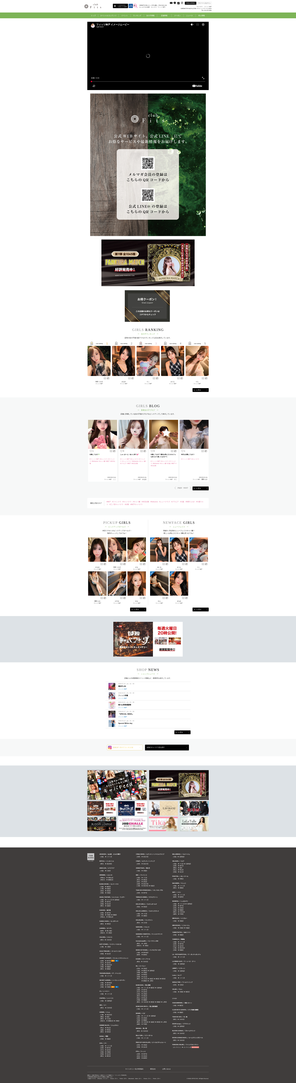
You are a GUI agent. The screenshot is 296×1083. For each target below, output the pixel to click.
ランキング (137, 15)
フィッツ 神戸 (99, 383)
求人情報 (201, 15)
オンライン (195, 1047)
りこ (148, 381)
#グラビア (175, 502)
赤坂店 (151, 978)
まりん (173, 381)
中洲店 (145, 1024)
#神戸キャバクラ (136, 504)
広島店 (145, 968)
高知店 (109, 890)
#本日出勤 (145, 502)
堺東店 (181, 879)
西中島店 (109, 982)
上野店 (145, 943)
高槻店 (181, 921)
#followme (154, 502)
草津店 (109, 1030)
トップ (93, 15)
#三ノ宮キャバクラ (116, 504)
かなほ (144, 479)
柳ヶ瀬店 (109, 930)
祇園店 (115, 915)
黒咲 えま (204, 479)
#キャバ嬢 (136, 502)
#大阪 (182, 502)
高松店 (145, 879)
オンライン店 (187, 1047)
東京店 (109, 1056)
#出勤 (127, 504)
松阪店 (109, 888)
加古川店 (145, 856)
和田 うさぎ (99, 381)
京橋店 (145, 870)
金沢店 (109, 962)
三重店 (109, 946)
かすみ (117, 601)
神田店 (109, 924)
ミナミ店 (109, 856)
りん (197, 381)
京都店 (109, 893)
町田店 (109, 1032)
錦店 (108, 1016)
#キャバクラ (126, 502)
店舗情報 (164, 15)
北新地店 (116, 899)
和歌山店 (110, 877)
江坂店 (109, 870)
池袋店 (109, 905)
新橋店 (109, 969)
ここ (114, 479)
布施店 (188, 928)
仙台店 (109, 904)
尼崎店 (145, 915)
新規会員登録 (190, 3)
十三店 (145, 877)
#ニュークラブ (164, 502)
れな (136, 601)
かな (136, 567)
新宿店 (152, 1002)
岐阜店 (145, 954)
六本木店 (109, 940)
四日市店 (109, 965)
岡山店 (109, 1027)
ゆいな (159, 567)
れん (159, 601)
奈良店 (145, 881)
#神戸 (108, 502)
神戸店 (109, 901)
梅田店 (109, 886)
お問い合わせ (166, 1069)
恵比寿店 (109, 863)
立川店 (109, 1018)
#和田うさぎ (190, 502)
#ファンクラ (116, 502)
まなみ (124, 381)
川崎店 (110, 933)
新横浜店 (110, 879)
